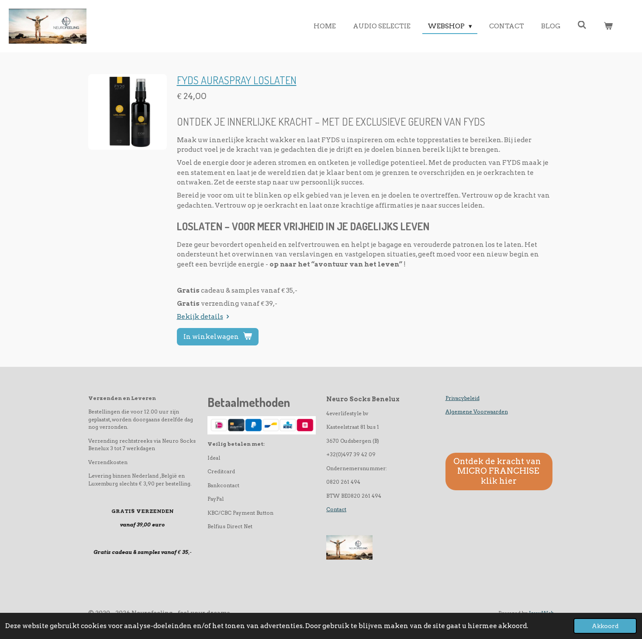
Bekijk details (200, 317)
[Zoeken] (582, 25)
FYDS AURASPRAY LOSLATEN (237, 80)
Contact (336, 509)
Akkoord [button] (605, 625)
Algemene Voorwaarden (476, 412)
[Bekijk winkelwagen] (608, 26)
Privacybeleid (462, 398)
